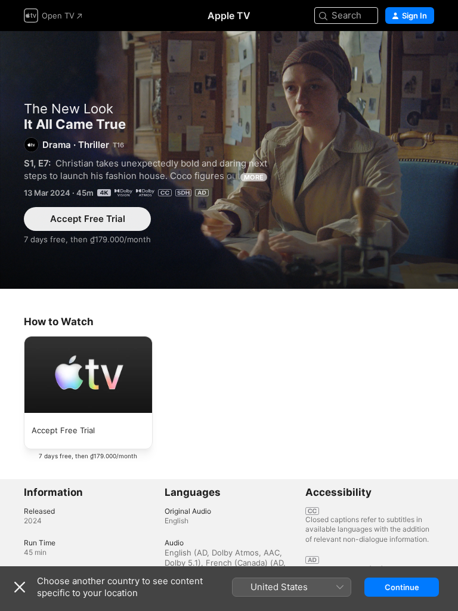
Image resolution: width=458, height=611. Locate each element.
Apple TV (229, 15)
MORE (254, 177)
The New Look (68, 108)
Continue (402, 587)
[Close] (19, 587)
